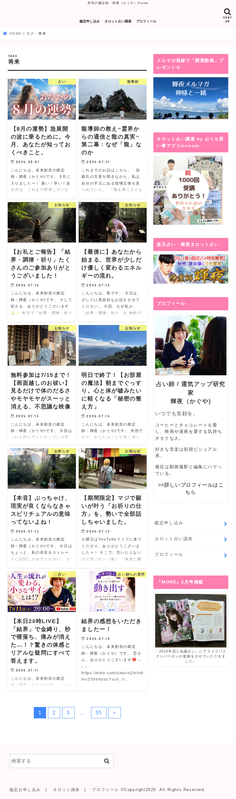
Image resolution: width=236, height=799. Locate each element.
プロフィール (146, 21)
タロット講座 (66, 789)
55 (99, 712)
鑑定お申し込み (25, 789)
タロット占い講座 (118, 21)
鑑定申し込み (90, 21)
